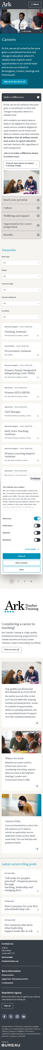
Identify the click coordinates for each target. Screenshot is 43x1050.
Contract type (7, 283)
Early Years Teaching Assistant (16, 432)
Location (5, 310)
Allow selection (21, 563)
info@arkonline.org (10, 961)
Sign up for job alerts (13, 81)
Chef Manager (13, 411)
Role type (6, 256)
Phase (5, 270)
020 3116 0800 (7, 957)
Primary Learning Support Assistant (20, 455)
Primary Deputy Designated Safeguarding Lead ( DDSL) (20, 371)
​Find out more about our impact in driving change (20, 164)
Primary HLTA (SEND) (17, 392)
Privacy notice (8, 975)
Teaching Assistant (15, 331)
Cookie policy (7, 983)
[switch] (37, 525)
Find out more (10, 649)
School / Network (9, 297)
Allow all (21, 556)
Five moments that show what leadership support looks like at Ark (19, 928)
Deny (21, 569)
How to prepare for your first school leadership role (21, 907)
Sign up (7, 1005)
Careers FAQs (12, 821)
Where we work (14, 758)
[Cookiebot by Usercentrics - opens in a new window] (30, 478)
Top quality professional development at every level (20, 690)
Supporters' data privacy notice (15, 979)
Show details (30, 549)
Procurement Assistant (18, 351)
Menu (36, 4)
